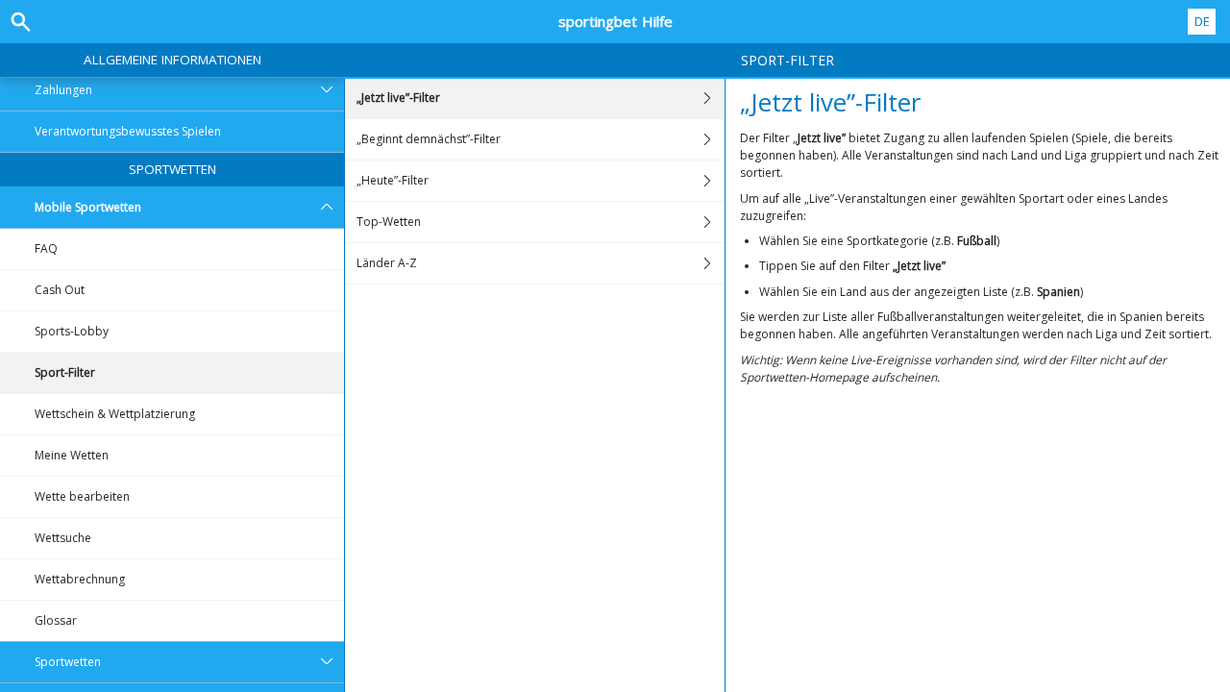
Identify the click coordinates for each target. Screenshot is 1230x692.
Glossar (56, 620)
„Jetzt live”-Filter (398, 97)
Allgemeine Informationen (172, 59)
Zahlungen (63, 90)
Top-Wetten (389, 221)
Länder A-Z (387, 263)
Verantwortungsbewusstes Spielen (128, 131)
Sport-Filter (65, 372)
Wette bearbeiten (82, 496)
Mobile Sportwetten (88, 207)
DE (1202, 21)
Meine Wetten (72, 455)
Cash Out (60, 290)
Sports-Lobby (72, 331)
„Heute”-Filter (393, 180)
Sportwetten (172, 169)
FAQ (46, 248)
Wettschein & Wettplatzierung (115, 414)
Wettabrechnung (80, 579)
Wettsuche (63, 538)
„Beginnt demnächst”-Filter (429, 139)
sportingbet (615, 21)
